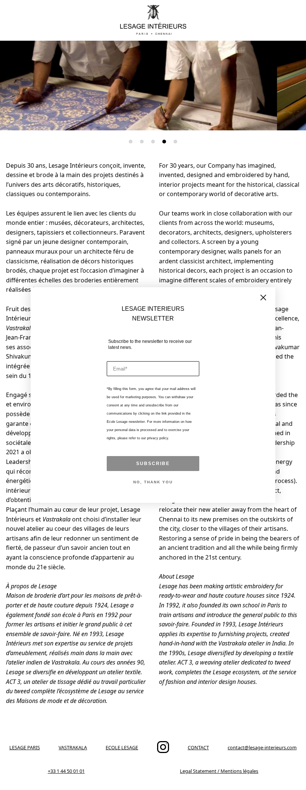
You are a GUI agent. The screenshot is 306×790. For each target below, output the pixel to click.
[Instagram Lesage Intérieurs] (163, 751)
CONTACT (198, 747)
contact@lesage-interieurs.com (262, 747)
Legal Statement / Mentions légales (219, 771)
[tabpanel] (153, 85)
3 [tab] (153, 141)
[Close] (263, 298)
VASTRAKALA (73, 747)
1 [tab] (130, 141)
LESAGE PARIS (24, 747)
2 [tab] (142, 141)
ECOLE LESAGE (122, 747)
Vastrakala (20, 328)
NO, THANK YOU (153, 482)
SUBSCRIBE (153, 463)
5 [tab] (175, 141)
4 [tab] (164, 141)
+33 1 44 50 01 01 (66, 771)
